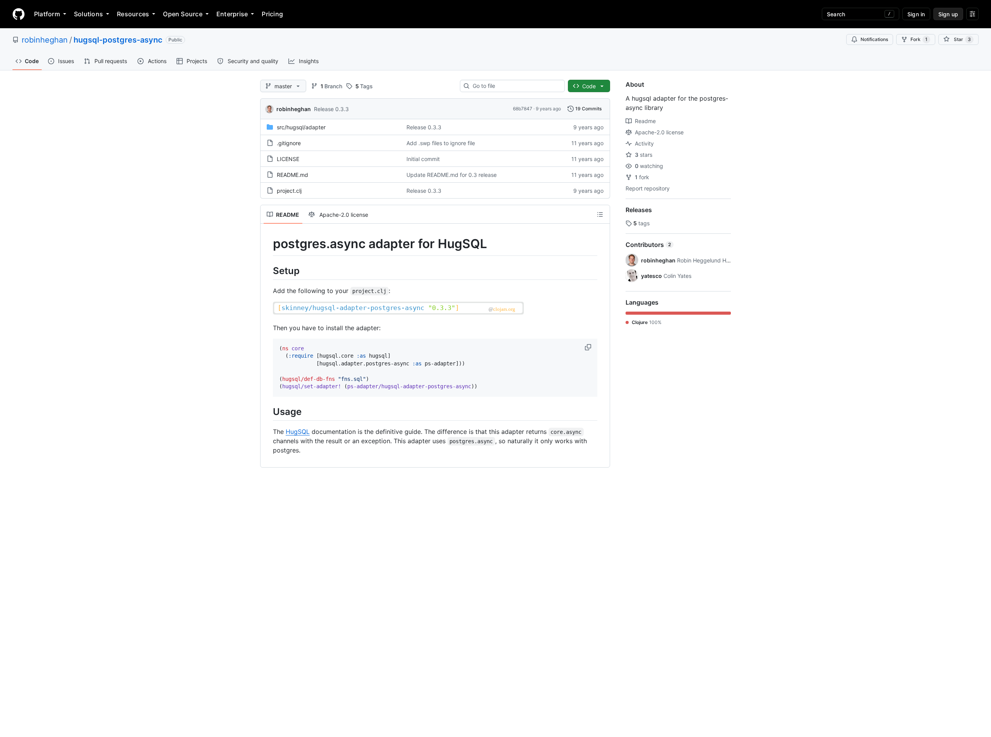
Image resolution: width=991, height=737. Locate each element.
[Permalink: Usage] (267, 411)
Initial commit (423, 159)
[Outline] (600, 214)
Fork (919, 39)
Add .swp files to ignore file (440, 143)
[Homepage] (18, 14)
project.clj (289, 190)
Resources (133, 14)
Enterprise (232, 14)
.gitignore (289, 143)
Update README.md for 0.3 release (451, 174)
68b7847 (522, 108)
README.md (292, 174)
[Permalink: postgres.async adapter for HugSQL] (267, 243)
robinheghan (45, 40)
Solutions (88, 14)
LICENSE (288, 159)
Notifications (874, 39)
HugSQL (298, 431)
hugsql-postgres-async (118, 40)
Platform (47, 14)
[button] (588, 347)
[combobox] (515, 86)
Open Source (182, 14)
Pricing (272, 14)
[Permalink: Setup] (267, 270)
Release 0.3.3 (331, 109)
